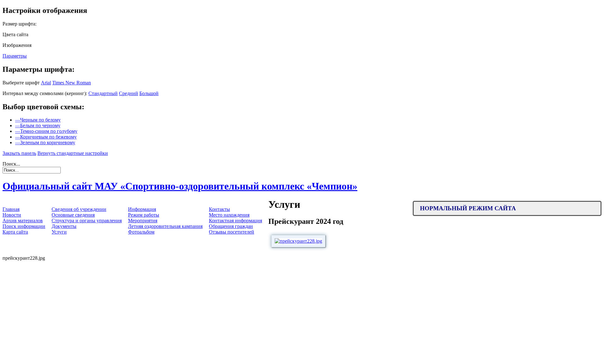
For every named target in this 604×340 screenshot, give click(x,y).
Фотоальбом (141, 232)
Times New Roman (71, 82)
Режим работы (143, 215)
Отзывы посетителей (231, 232)
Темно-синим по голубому (46, 131)
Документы (64, 226)
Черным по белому (38, 119)
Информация (142, 209)
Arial (46, 82)
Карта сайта (15, 232)
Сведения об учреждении (79, 209)
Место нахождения (229, 215)
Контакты (219, 209)
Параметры (15, 56)
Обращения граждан (231, 226)
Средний (128, 93)
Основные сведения (73, 215)
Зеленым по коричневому (45, 142)
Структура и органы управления (87, 220)
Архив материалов (23, 220)
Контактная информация (235, 220)
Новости (12, 215)
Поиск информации (24, 226)
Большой (149, 93)
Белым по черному (37, 125)
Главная (11, 209)
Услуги (59, 232)
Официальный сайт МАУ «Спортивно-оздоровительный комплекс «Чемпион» (180, 186)
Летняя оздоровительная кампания (165, 226)
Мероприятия (142, 220)
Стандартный (103, 93)
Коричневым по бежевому (46, 136)
